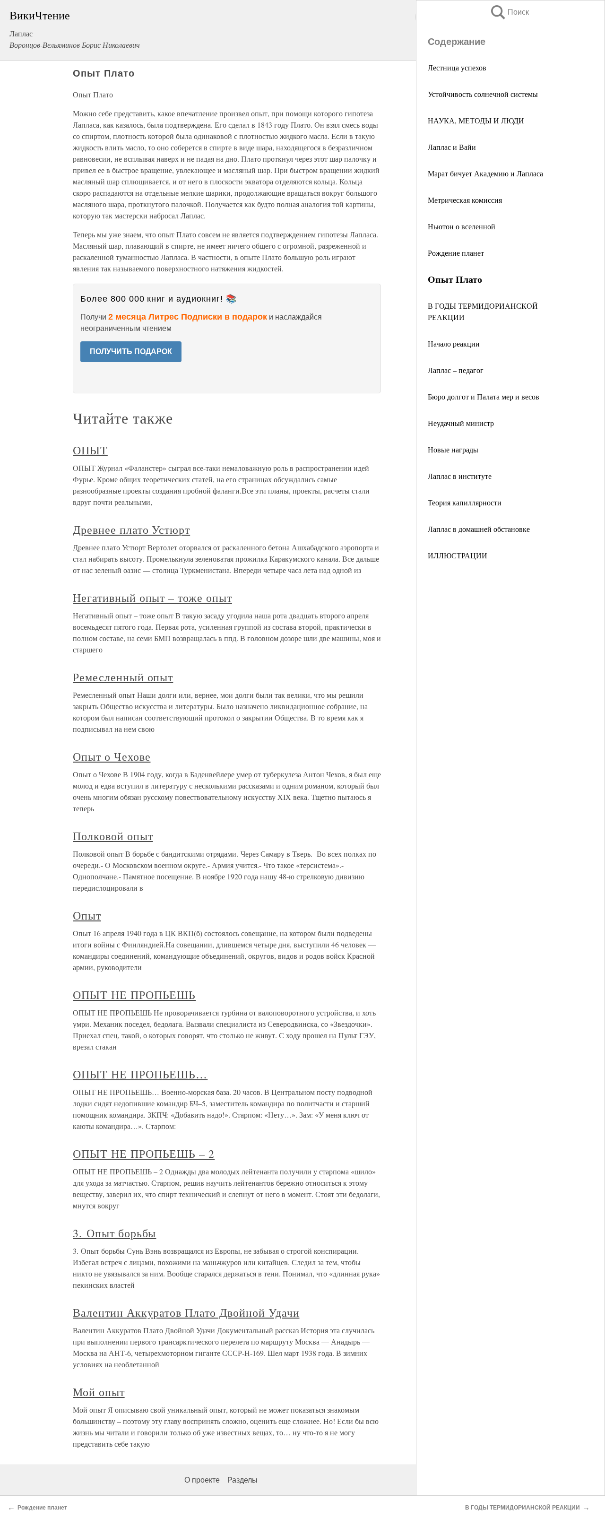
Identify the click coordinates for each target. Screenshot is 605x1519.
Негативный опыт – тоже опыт (152, 597)
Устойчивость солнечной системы (483, 94)
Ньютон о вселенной (461, 226)
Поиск (509, 12)
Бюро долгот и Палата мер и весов (483, 396)
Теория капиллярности (464, 502)
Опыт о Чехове (111, 756)
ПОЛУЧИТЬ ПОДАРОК (131, 351)
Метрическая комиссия (465, 200)
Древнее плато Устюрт (131, 529)
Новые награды (453, 449)
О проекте (202, 1480)
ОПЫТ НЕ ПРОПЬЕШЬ (134, 994)
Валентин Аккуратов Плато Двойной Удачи (186, 1312)
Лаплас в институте (460, 476)
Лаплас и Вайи (452, 147)
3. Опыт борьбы (114, 1233)
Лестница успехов (457, 67)
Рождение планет (456, 253)
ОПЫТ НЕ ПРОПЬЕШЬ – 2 (144, 1153)
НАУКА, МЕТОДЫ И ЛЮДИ (476, 120)
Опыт (87, 915)
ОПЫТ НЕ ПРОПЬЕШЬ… (140, 1074)
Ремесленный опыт (123, 677)
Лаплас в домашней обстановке (479, 529)
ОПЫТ (90, 450)
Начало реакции (454, 343)
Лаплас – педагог (456, 370)
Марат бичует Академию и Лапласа (485, 173)
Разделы (242, 1480)
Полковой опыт (113, 835)
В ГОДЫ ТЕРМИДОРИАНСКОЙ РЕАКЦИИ (522, 1507)
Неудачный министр (461, 423)
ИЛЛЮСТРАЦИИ (457, 555)
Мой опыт (99, 1391)
